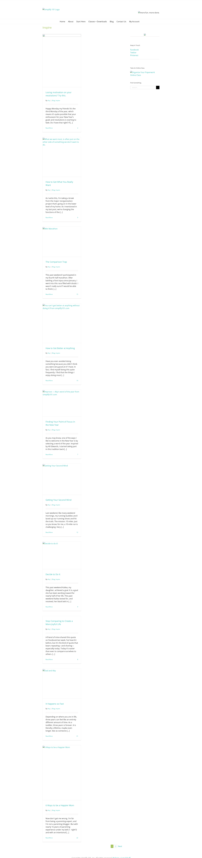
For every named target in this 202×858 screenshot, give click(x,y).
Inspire (58, 100)
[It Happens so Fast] (62, 683)
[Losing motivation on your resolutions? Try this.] (62, 60)
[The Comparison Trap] (62, 241)
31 (77, 736)
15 (77, 294)
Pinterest (134, 55)
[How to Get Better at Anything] (62, 323)
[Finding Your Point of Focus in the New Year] (62, 403)
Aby (49, 100)
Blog (53, 100)
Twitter (133, 52)
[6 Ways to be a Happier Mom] (62, 773)
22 (77, 838)
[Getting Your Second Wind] (62, 479)
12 (77, 532)
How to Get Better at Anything (60, 348)
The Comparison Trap (56, 261)
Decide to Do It (53, 574)
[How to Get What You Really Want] (62, 157)
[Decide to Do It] (62, 555)
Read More (49, 128)
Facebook (134, 49)
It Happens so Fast (55, 703)
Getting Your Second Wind (58, 499)
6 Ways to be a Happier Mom (60, 805)
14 (77, 381)
